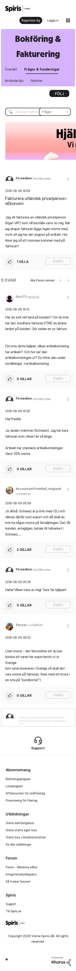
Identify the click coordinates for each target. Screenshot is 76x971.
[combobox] (38, 112)
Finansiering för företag (21, 800)
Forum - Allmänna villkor (21, 867)
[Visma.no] (17, 8)
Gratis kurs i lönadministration (26, 837)
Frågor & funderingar (42, 69)
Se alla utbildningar (18, 844)
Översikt (11, 69)
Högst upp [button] (6, 959)
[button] (68, 179)
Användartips (14, 81)
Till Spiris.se (13, 911)
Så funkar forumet (18, 881)
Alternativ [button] (59, 94)
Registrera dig (31, 20)
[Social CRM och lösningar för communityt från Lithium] (61, 961)
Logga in (53, 20)
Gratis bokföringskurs (20, 823)
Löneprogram (14, 786)
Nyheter (37, 81)
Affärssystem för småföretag (25, 793)
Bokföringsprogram (18, 779)
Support (11, 904)
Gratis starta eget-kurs (21, 830)
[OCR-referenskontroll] (68, 280)
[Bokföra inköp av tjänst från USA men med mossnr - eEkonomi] (61, 280)
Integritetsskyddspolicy (21, 874)
